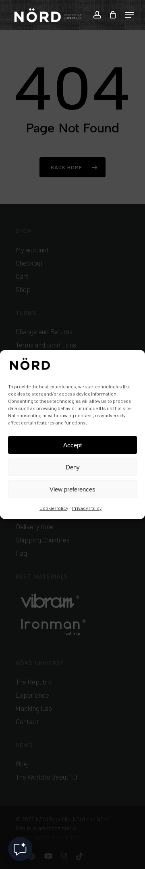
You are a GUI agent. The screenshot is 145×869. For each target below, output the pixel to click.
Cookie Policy (53, 508)
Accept (72, 444)
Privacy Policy (87, 508)
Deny (73, 466)
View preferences (72, 488)
